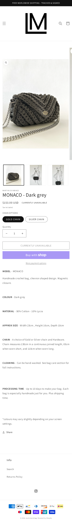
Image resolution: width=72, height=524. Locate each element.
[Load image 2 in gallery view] (36, 175)
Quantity (7, 226)
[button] (4, 23)
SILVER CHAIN (36, 219)
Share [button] (9, 432)
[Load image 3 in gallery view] (58, 175)
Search (10, 469)
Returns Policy (14, 476)
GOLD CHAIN (13, 219)
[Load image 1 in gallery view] (13, 175)
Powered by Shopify (45, 518)
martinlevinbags (31, 518)
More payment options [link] (36, 263)
